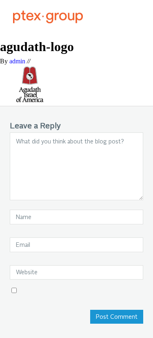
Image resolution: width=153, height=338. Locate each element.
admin (17, 61)
